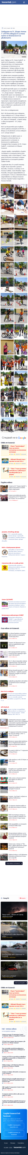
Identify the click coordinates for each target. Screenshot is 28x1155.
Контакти (21, 1143)
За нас (6, 1143)
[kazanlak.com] (20, 1147)
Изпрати (23, 898)
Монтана (12, 1152)
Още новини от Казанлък (13, 863)
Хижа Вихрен (16, 1152)
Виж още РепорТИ (20, 982)
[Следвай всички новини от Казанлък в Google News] (14, 437)
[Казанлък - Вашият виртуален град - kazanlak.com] (9, 2)
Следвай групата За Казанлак (14, 1133)
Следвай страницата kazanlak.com (14, 1126)
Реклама (12, 1143)
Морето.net (7, 1152)
